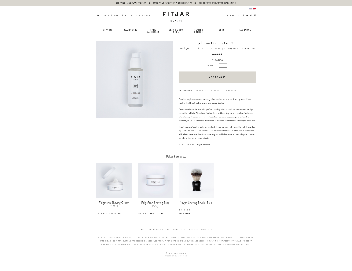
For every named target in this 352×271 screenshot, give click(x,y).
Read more (184, 213)
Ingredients (201, 90)
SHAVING (108, 30)
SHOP (107, 15)
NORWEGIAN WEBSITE (146, 244)
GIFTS (221, 30)
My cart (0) (233, 15)
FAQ (142, 229)
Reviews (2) (217, 90)
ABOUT (117, 15)
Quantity (211, 65)
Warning (231, 90)
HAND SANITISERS (153, 31)
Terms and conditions (158, 229)
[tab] (185, 91)
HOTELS (128, 15)
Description (185, 90)
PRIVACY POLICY (179, 229)
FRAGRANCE (244, 30)
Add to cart (217, 77)
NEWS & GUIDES (144, 15)
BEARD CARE (130, 30)
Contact (193, 229)
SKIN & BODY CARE (176, 31)
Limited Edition (198, 31)
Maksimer (182, 256)
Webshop (169, 256)
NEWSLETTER (206, 229)
